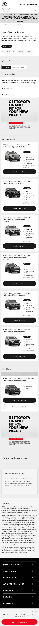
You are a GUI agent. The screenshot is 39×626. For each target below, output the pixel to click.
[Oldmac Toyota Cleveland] (4, 4)
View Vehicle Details (19, 407)
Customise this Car (19, 400)
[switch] (14, 67)
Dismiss (33, 611)
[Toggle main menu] (35, 10)
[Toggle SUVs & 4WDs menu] (32, 571)
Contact (8, 603)
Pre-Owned (9, 590)
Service (7, 596)
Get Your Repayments (19, 622)
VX (14, 51)
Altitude (20, 51)
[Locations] (8, 10)
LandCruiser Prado (11, 25)
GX (3, 51)
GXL (8, 51)
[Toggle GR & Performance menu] (32, 584)
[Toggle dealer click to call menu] (3, 10)
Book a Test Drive (19, 172)
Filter (7, 60)
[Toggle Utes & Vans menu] (32, 577)
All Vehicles (6, 46)
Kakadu (29, 51)
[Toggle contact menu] (32, 590)
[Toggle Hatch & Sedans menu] (32, 564)
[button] (8, 95)
